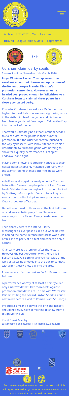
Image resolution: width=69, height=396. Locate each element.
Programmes (54, 41)
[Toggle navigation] (61, 14)
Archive (8, 34)
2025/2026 (22, 34)
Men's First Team (42, 34)
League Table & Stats (30, 41)
